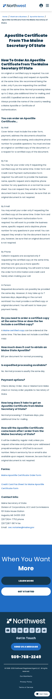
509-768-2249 (26, 657)
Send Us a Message (26, 646)
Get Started (26, 591)
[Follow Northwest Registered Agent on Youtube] (7, 630)
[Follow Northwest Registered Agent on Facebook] (26, 630)
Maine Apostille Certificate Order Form (21, 475)
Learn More (26, 580)
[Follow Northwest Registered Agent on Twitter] (13, 630)
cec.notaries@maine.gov (21, 527)
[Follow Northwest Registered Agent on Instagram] (32, 630)
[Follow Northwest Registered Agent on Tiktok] (38, 630)
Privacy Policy (26, 682)
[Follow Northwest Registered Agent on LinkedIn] (19, 630)
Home (5, 16)
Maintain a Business (18, 16)
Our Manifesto (26, 676)
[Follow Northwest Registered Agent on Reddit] (44, 630)
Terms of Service (26, 687)
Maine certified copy (13, 330)
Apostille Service (37, 16)
